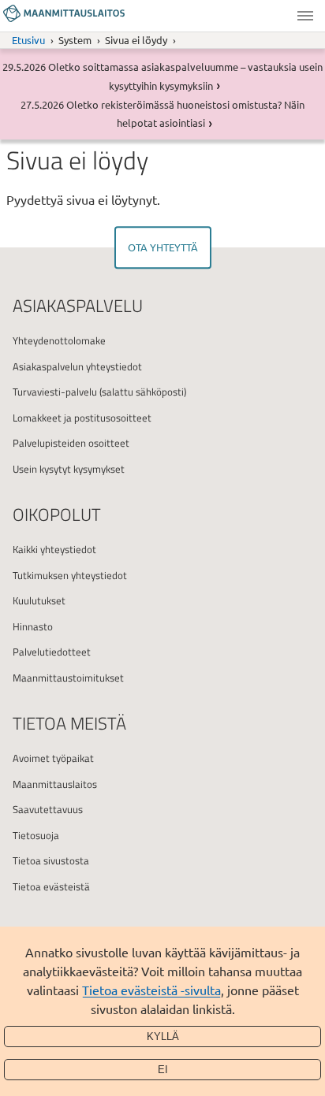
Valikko (305, 16)
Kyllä (163, 1036)
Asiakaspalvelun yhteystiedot (77, 366)
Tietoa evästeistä (51, 886)
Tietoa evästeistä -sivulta (151, 990)
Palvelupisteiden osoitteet (71, 443)
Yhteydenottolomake (59, 340)
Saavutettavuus (48, 809)
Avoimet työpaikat (53, 758)
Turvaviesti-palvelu (55, 391)
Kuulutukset (39, 600)
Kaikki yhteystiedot (54, 549)
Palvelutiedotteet (52, 651)
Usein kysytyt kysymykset (69, 469)
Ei (163, 1070)
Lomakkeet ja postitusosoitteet (82, 417)
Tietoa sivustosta (51, 860)
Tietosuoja (36, 835)
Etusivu (28, 39)
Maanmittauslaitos (55, 784)
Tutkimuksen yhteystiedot (70, 575)
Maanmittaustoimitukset (68, 677)
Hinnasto (33, 626)
